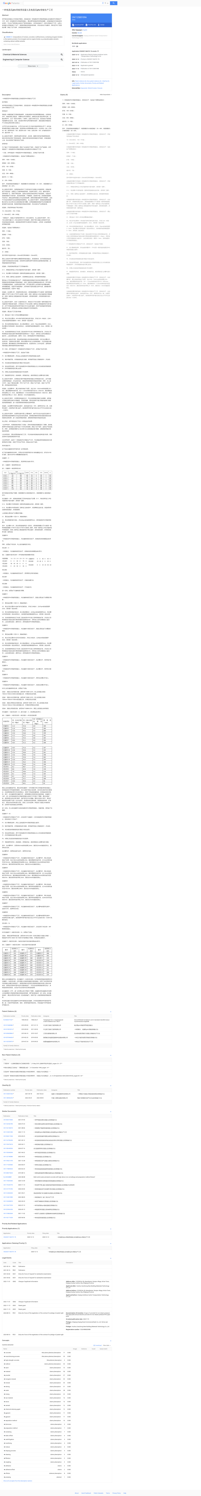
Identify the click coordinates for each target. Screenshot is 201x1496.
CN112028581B (8, 1201)
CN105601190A (8, 1136)
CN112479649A (8, 1140)
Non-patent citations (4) (94, 81)
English (85, 30)
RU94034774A (7, 1020)
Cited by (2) (105, 81)
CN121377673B (8, 1189)
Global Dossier (92, 88)
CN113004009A (8, 1152)
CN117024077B (8, 1185)
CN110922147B (8, 1160)
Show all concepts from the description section (17, 1481)
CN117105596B (8, 1165)
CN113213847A (8, 1128)
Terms (108, 1493)
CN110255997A (8, 1041)
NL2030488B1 (7, 1177)
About (77, 1493)
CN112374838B (8, 1156)
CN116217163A (8, 1217)
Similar (102, 25)
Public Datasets (98, 1493)
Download (98, 1345)
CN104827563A (8, 1173)
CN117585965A (8, 1169)
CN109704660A (8, 1037)
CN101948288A (8, 1025)
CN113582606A (8, 1213)
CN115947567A (8, 1144)
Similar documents (85, 83)
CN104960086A (8, 1033)
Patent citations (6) (80, 81)
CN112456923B (8, 1193)
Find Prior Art (92, 25)
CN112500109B (8, 1132)
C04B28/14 (8, 37)
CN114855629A (8, 1098)
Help (124, 1493)
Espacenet (84, 88)
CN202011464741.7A (9, 1237)
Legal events (76, 83)
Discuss (99, 88)
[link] (33, 39)
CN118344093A (8, 1148)
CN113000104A (8, 1094)
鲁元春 (80, 33)
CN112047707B (8, 1205)
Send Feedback (86, 1493)
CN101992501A (8, 1029)
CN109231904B (8, 1120)
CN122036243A (8, 1209)
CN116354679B (8, 1124)
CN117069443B (8, 1181)
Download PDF (79, 25)
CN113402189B (8, 1197)
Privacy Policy (117, 1493)
